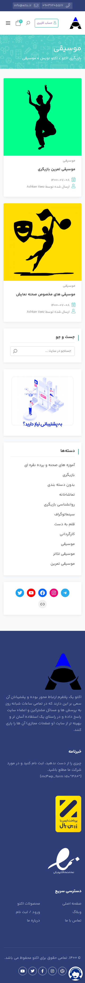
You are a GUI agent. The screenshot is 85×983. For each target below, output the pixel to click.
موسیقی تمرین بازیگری (56, 169)
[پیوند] (42, 604)
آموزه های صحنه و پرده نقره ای (49, 465)
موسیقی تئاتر (64, 554)
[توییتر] (20, 593)
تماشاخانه (67, 495)
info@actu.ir (22, 5)
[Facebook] (42, 971)
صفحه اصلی (71, 904)
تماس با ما (73, 921)
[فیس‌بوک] (42, 593)
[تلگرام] (65, 593)
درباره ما (33, 921)
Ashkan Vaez (36, 186)
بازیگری (69, 475)
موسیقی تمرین (63, 564)
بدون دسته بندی (61, 485)
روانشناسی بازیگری (59, 505)
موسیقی (69, 160)
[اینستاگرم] (54, 593)
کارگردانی (67, 534)
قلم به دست (64, 524)
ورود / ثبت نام (28, 912)
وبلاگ (76, 912)
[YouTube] (22, 971)
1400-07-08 (60, 180)
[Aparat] (62, 971)
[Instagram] (52, 971)
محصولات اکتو (28, 904)
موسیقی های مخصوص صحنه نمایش (45, 294)
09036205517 (52, 5)
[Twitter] (32, 971)
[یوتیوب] (31, 593)
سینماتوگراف (64, 514)
